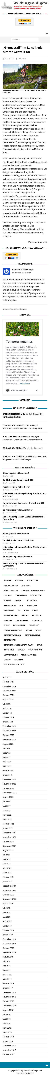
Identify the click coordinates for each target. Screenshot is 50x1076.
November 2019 (9, 943)
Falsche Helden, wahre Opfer (16, 487)
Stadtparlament (32, 635)
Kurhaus (8, 620)
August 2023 (8, 744)
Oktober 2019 (8, 948)
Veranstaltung (11, 655)
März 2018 (7, 1032)
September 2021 (9, 846)
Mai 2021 (6, 864)
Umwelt (21, 650)
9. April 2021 (9, 59)
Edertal (18, 600)
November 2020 (9, 890)
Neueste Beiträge (25, 467)
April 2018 (7, 1028)
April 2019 (7, 975)
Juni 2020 (7, 913)
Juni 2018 (7, 1019)
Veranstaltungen (29, 655)
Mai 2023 (6, 757)
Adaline (7, 581)
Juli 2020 (6, 908)
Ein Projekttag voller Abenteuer (18, 510)
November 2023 (9, 731)
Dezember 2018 (9, 992)
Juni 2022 (7, 806)
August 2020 (8, 904)
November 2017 (9, 1050)
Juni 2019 (7, 966)
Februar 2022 (8, 824)
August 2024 (8, 700)
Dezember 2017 (9, 1046)
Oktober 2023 (8, 735)
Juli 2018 (6, 1015)
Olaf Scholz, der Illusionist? (31, 448)
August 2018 (8, 1010)
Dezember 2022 (9, 779)
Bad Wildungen (11, 586)
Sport (38, 630)
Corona (7, 596)
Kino (26, 610)
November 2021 (9, 837)
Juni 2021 (7, 859)
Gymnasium (32, 605)
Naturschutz (19, 625)
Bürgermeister (11, 591)
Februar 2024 (8, 717)
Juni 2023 (7, 753)
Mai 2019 (6, 970)
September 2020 (9, 899)
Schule (29, 630)
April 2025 (7, 677)
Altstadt (19, 581)
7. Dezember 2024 (11, 506)
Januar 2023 (8, 775)
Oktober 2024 (8, 695)
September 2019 (9, 952)
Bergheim (26, 586)
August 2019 (8, 957)
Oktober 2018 (8, 1001)
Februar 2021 (8, 877)
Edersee (7, 600)
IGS (19, 610)
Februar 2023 (8, 771)
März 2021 (7, 873)
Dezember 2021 (9, 833)
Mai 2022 (6, 810)
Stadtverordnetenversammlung (18, 645)
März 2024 (7, 713)
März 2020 (7, 926)
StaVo (39, 645)
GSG (21, 605)
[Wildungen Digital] (25, 8)
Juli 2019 (6, 961)
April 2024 (7, 708)
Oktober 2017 (8, 1054)
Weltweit (19, 660)
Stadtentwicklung (12, 635)
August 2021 (8, 850)
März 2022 (7, 819)
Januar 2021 (8, 881)
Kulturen (36, 615)
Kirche (35, 610)
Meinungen (37, 620)
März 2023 (7, 766)
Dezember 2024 (9, 686)
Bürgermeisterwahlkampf (33, 591)
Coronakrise (21, 596)
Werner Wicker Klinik (14, 665)
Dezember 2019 (9, 939)
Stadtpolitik (10, 640)
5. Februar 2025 (10, 483)
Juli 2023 (6, 748)
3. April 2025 (9, 476)
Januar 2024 (8, 722)
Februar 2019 (8, 983)
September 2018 (9, 1006)
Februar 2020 (8, 930)
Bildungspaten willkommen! (16, 473)
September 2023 (9, 739)
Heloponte (9, 610)
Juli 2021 (6, 855)
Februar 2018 (8, 1037)
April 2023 (7, 762)
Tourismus (9, 650)
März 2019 (7, 979)
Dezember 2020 (9, 886)
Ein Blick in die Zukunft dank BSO (18, 480)
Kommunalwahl (11, 615)
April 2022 (7, 815)
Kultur (25, 615)
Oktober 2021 (8, 841)
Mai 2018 (6, 1023)
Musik (6, 625)
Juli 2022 (6, 802)
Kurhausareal (21, 620)
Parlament (34, 625)
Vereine (7, 660)
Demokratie (35, 596)
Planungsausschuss (13, 630)
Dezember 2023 (9, 726)
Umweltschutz (35, 650)
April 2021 (7, 868)
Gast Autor (22, 59)
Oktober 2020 (8, 895)
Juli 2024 (6, 704)
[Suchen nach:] (25, 40)
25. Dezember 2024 (11, 490)
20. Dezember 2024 (11, 499)
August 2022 (8, 797)
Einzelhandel (31, 600)
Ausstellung (32, 581)
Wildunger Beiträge (25, 528)
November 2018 (9, 997)
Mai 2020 (6, 917)
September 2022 (9, 793)
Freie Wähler (10, 605)
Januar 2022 (8, 828)
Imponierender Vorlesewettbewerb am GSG (23, 503)
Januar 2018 (8, 1041)
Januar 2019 (8, 988)
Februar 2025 (8, 682)
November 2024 (9, 691)
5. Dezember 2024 (11, 513)
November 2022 (9, 784)
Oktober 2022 (8, 788)
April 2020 (7, 921)
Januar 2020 (8, 935)
